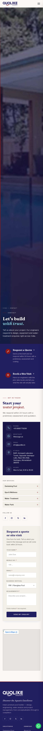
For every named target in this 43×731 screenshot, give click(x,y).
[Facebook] (5, 518)
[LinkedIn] (24, 518)
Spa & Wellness (11, 492)
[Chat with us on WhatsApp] (38, 726)
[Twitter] (18, 518)
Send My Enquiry (21, 614)
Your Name (12, 550)
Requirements (13, 591)
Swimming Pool (11, 486)
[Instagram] (11, 518)
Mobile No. (12, 560)
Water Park (9, 505)
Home (5, 308)
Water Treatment (11, 498)
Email (9, 570)
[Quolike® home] (10, 3)
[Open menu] (38, 3)
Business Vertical (14, 581)
